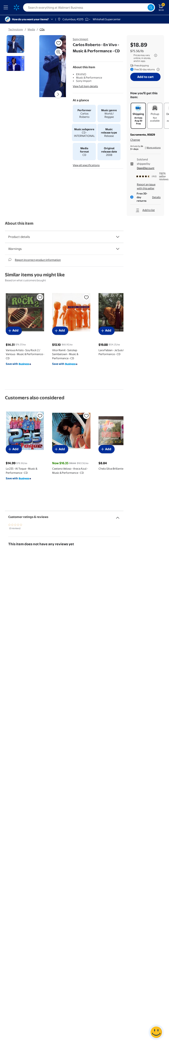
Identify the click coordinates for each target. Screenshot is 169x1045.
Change (135, 139)
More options (154, 147)
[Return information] (157, 69)
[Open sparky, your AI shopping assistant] (156, 1032)
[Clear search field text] (144, 7)
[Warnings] (117, 249)
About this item (19, 223)
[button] (52, 67)
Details (156, 197)
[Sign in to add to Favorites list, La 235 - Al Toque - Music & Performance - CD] (40, 415)
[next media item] (58, 94)
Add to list (148, 210)
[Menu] (6, 7)
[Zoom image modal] (58, 52)
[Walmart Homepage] (16, 7)
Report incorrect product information (38, 259)
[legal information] (155, 55)
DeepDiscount (145, 168)
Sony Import (80, 39)
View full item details (85, 86)
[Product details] (117, 237)
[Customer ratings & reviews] (117, 516)
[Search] (151, 7)
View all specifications (86, 165)
